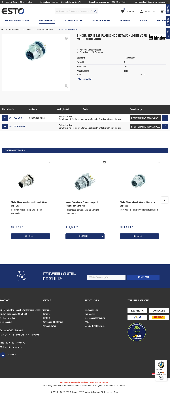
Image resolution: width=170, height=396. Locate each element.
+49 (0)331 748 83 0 (118, 2)
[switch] (161, 377)
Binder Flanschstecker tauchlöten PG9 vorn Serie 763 (29, 204)
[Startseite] (2, 30)
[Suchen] (95, 11)
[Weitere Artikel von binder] (157, 38)
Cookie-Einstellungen (95, 326)
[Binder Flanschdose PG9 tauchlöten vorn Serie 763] (139, 180)
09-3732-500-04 (17, 126)
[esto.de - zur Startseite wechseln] (12, 11)
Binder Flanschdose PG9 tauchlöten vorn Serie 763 (137, 204)
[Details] (165, 118)
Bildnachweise (91, 310)
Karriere (46, 314)
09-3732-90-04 (16, 118)
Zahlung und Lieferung (52, 322)
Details (29, 236)
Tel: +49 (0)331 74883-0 (11, 330)
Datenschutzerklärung (95, 318)
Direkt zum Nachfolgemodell (145, 118)
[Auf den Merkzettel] (66, 39)
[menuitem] (76, 11)
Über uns (46, 310)
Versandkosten (49, 326)
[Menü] (165, 361)
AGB (87, 322)
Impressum (90, 314)
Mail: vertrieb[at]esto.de (11, 347)
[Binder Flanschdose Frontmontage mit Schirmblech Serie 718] (85, 180)
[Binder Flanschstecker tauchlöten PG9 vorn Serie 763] (30, 180)
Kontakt (46, 318)
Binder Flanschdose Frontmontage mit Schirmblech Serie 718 (81, 204)
